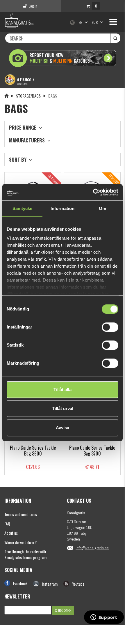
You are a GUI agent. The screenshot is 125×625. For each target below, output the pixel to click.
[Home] (6, 96)
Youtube (78, 584)
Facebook (20, 583)
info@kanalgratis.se (92, 547)
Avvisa (62, 427)
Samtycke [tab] (22, 208)
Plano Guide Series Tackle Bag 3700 (92, 450)
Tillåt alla (62, 389)
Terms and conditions (20, 514)
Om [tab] (102, 208)
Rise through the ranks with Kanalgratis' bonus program (25, 554)
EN (80, 22)
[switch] (110, 327)
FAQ (7, 523)
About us (11, 533)
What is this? (22, 83)
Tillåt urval (62, 408)
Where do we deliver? (20, 542)
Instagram (50, 584)
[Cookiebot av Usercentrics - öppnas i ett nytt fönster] (92, 192)
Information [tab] (62, 208)
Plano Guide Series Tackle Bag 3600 (33, 450)
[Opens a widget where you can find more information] (104, 617)
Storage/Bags (28, 96)
